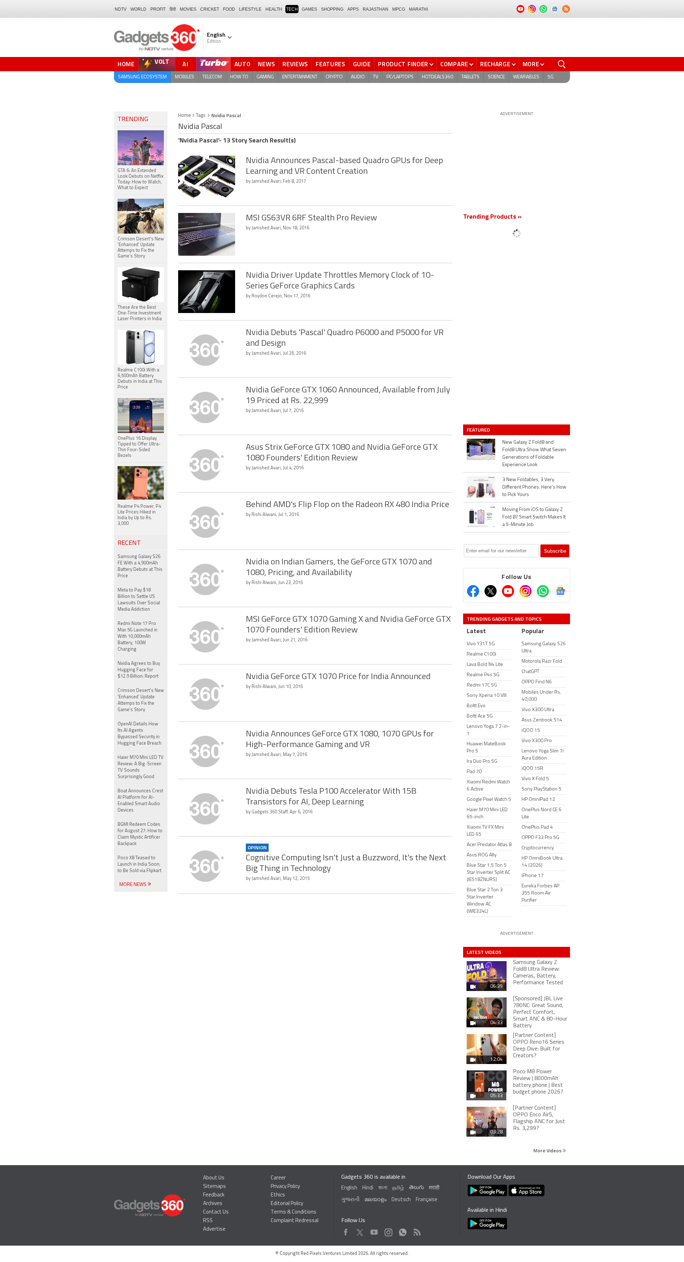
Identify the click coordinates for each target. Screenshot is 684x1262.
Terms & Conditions (293, 1212)
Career (278, 1178)
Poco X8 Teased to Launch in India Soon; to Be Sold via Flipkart (139, 864)
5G (551, 77)
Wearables (526, 77)
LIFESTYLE (250, 9)
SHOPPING (332, 9)
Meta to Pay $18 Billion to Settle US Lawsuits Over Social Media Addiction (139, 600)
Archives (212, 1203)
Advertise (214, 1229)
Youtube (374, 1230)
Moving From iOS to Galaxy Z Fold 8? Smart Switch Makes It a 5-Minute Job (534, 517)
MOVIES (188, 9)
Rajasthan (375, 9)
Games (309, 9)
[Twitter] (490, 591)
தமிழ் (398, 1188)
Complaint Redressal (294, 1221)
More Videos (548, 1150)
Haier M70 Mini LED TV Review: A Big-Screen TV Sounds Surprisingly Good (141, 767)
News (266, 64)
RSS (208, 1221)
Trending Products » (492, 217)
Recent (129, 543)
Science (496, 77)
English (349, 1188)
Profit (158, 9)
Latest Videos (484, 952)
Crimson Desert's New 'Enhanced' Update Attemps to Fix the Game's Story (141, 700)
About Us (213, 1178)
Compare (454, 64)
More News (133, 884)
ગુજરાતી (350, 1200)
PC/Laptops (400, 77)
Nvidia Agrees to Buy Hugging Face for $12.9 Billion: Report (139, 670)
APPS (353, 9)
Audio (358, 77)
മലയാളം (375, 1200)
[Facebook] (473, 591)
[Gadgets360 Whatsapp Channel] (543, 591)
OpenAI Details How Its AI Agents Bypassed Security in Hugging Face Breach (139, 734)
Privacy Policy (285, 1186)
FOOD (229, 9)
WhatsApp (402, 1230)
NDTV (120, 9)
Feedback (213, 1195)
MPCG (398, 9)
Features (331, 64)
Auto (242, 64)
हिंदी (173, 9)
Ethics (278, 1195)
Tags (201, 115)
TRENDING (133, 119)
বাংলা (382, 1188)
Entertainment (299, 77)
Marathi (418, 9)
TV (375, 77)
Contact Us (216, 1212)
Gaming (265, 77)
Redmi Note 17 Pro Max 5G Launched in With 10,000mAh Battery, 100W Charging (137, 636)
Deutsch (401, 1200)
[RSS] (566, 9)
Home (126, 64)
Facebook (345, 1230)
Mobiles (184, 77)
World (138, 9)
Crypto (334, 77)
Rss (416, 1230)
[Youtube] (508, 591)
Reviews (295, 64)
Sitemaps (214, 1186)
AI (185, 64)
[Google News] (560, 591)
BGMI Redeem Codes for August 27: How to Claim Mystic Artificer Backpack (140, 834)
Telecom (212, 77)
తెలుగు (416, 1187)
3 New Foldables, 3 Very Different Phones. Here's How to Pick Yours (534, 487)
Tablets (470, 77)
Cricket (209, 9)
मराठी (434, 1188)
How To (239, 77)
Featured (479, 429)
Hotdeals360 (437, 77)
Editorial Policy (287, 1203)
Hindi (367, 1188)
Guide (362, 64)
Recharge (495, 64)
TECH (292, 9)
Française (426, 1200)
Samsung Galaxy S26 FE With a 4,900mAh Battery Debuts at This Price (140, 566)
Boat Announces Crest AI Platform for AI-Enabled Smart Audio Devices (140, 801)
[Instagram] (525, 591)
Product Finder (403, 64)
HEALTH (273, 9)
